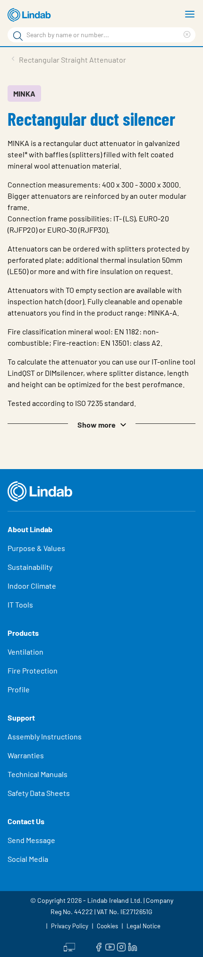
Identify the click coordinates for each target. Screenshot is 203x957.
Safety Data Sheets (39, 792)
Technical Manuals (38, 774)
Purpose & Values (36, 547)
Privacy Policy (69, 926)
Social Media (28, 858)
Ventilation (25, 651)
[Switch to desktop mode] (69, 946)
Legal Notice (144, 926)
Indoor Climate (32, 585)
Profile (19, 689)
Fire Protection (33, 670)
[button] (101, 423)
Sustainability (30, 566)
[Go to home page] (31, 15)
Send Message (31, 839)
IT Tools (20, 604)
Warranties (26, 755)
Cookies (107, 926)
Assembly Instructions (45, 736)
